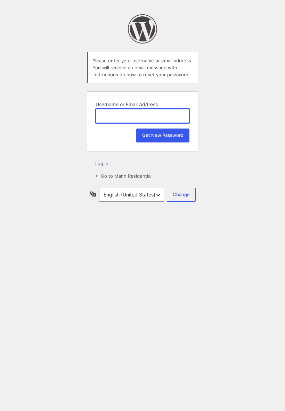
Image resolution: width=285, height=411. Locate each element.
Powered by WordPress (142, 29)
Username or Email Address (127, 104)
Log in (101, 163)
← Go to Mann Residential (123, 176)
